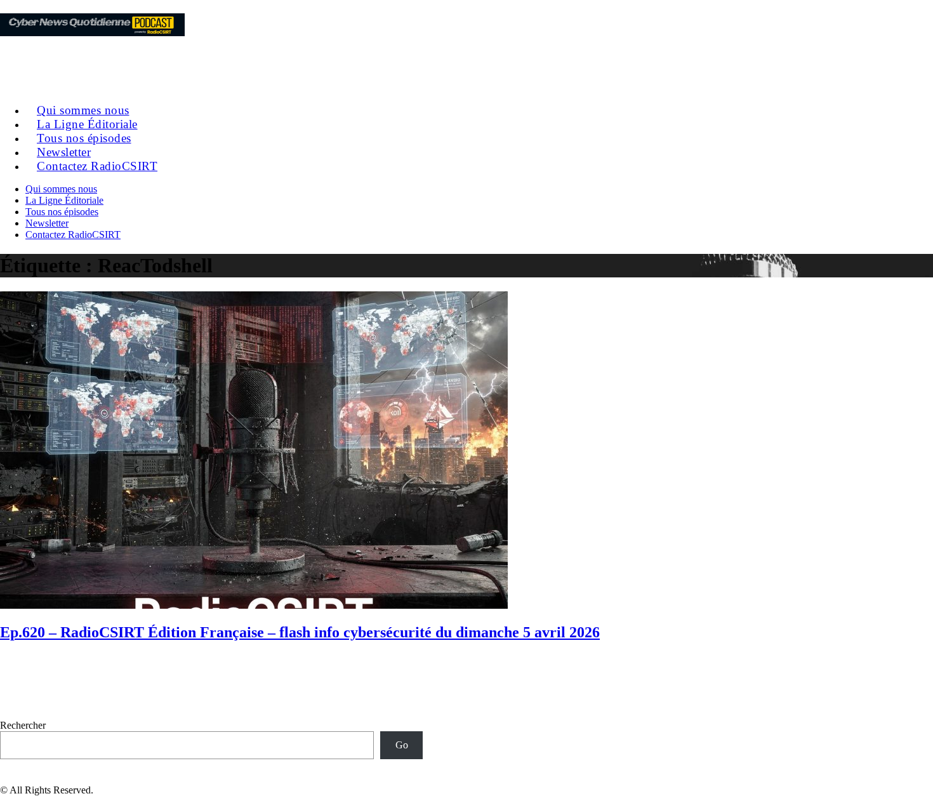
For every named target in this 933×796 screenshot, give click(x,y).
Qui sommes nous (61, 188)
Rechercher (23, 725)
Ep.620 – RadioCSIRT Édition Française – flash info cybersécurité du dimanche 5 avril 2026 (300, 632)
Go (401, 745)
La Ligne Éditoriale (64, 200)
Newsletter (47, 223)
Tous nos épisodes (61, 211)
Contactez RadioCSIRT (97, 166)
